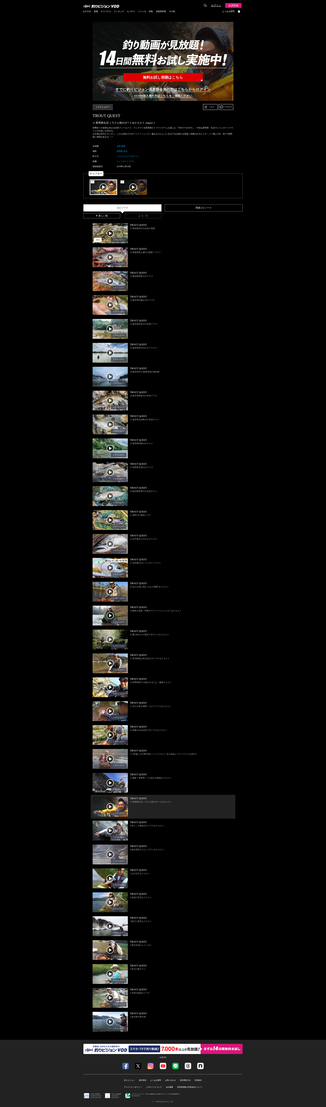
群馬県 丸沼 (122, 151)
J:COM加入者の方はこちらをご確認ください (163, 95)
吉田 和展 (121, 146)
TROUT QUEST (106, 115)
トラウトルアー (103, 107)
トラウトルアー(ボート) (127, 156)
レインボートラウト (126, 161)
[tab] (122, 207)
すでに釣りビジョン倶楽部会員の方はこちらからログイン (163, 89)
